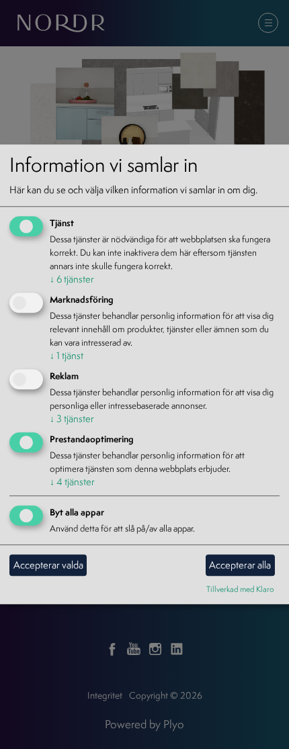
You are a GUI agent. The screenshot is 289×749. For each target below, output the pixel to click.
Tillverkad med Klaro (240, 589)
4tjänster (72, 482)
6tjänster (72, 279)
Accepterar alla (240, 565)
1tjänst (66, 355)
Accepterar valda (48, 565)
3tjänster (72, 418)
